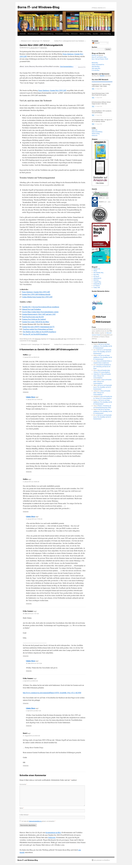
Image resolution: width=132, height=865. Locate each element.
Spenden (95, 34)
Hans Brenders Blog (98, 272)
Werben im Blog (96, 133)
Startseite (23, 34)
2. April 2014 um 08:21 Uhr (33, 711)
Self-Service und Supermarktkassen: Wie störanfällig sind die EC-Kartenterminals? (102, 346)
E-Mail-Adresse (24, 814)
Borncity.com (95, 55)
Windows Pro (96, 269)
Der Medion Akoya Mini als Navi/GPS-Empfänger (39, 332)
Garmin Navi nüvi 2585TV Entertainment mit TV (38, 327)
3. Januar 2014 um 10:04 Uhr (34, 399)
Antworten (26, 392)
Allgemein (38, 339)
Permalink (34, 341)
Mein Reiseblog (96, 66)
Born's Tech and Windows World (100, 59)
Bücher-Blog (95, 62)
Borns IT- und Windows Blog (99, 57)
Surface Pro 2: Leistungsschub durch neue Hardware (70, 41)
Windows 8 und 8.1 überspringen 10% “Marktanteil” (35, 41)
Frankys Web (96, 287)
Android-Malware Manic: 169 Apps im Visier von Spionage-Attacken (102, 120)
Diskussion (74, 34)
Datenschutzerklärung (46, 34)
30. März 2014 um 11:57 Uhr (31, 613)
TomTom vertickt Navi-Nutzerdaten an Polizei (38, 329)
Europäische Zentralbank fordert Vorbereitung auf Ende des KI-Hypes (102, 366)
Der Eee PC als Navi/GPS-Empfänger (35, 334)
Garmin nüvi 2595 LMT (57, 339)
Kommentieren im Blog (62, 34)
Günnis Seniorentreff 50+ (98, 64)
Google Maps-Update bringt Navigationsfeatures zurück (40, 312)
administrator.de (97, 278)
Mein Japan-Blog (96, 68)
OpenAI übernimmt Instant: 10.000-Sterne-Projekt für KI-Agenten (100, 94)
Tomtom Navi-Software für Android (34, 319)
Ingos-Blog (96, 274)
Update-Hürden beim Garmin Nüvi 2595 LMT (37, 297)
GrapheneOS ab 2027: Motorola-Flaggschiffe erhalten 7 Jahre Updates (101, 85)
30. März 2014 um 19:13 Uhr (34, 663)
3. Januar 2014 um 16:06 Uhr (31, 481)
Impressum (94, 130)
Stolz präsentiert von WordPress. (102, 860)
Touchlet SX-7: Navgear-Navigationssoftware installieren (40, 307)
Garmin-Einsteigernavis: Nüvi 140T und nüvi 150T (39, 314)
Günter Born (43, 48)
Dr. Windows (96, 285)
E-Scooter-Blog (95, 70)
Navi (65, 339)
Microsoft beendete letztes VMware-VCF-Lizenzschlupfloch (102, 376)
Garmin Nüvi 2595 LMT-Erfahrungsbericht (36, 294)
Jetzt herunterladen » (66, 66)
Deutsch (96, 43)
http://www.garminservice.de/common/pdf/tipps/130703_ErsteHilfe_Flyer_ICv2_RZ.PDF (52, 693)
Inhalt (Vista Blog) (105, 34)
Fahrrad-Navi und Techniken (31, 309)
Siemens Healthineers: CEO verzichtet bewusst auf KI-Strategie (102, 111)
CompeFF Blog (97, 282)
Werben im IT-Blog (85, 34)
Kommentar (23, 784)
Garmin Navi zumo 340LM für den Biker (35, 322)
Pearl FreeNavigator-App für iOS (33, 317)
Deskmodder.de (97, 283)
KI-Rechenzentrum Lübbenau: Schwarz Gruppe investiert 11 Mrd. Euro (101, 102)
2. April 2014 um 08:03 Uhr (30, 681)
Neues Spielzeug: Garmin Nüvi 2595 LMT (52, 90)
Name (22, 808)
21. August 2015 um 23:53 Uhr (31, 735)
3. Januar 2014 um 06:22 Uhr (31, 357)
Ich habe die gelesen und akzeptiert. (38, 821)
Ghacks (95, 270)
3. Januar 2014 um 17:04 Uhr (34, 519)
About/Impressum (33, 34)
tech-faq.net (96, 276)
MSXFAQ (96, 280)
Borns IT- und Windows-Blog (38, 7)
